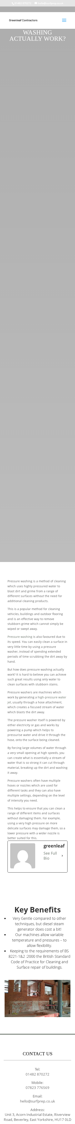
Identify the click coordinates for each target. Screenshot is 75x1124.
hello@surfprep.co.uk (37, 1101)
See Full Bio (50, 856)
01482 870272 (23, 3)
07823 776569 (37, 1087)
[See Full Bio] (62, 856)
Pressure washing (20, 637)
